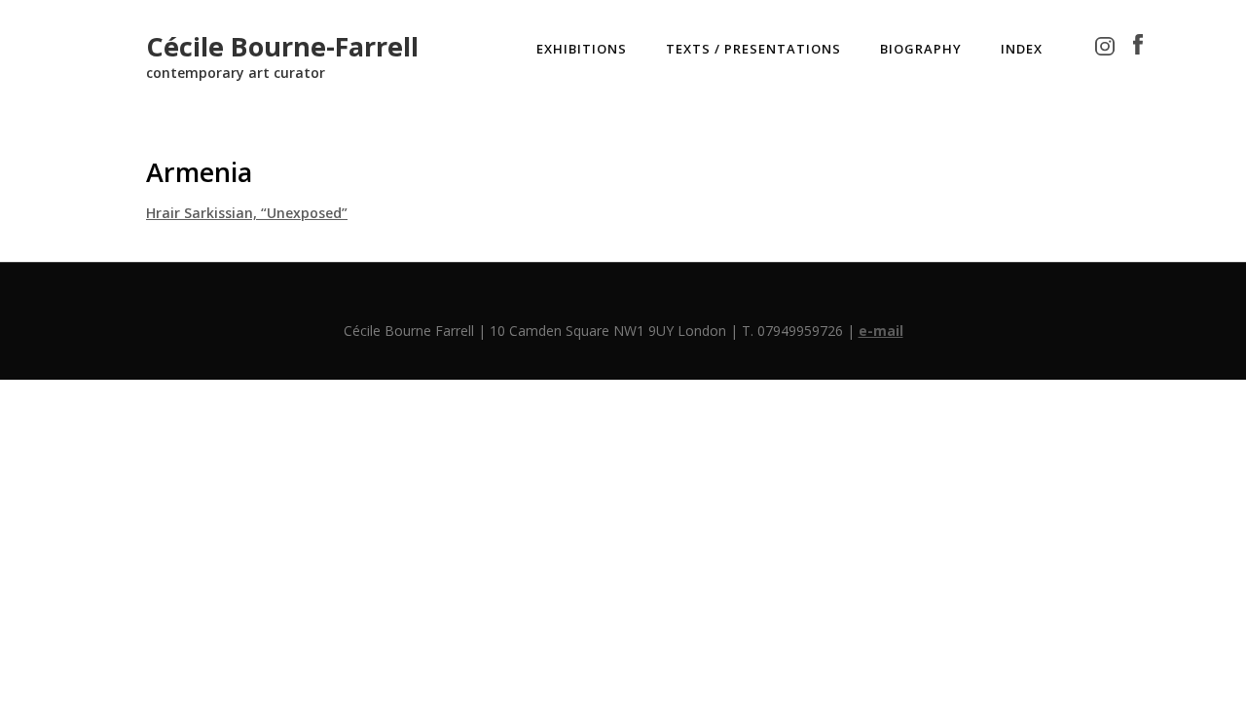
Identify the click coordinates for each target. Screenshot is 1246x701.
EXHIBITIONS (581, 48)
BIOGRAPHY (921, 48)
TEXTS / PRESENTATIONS (753, 48)
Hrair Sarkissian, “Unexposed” (247, 212)
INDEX (1022, 48)
